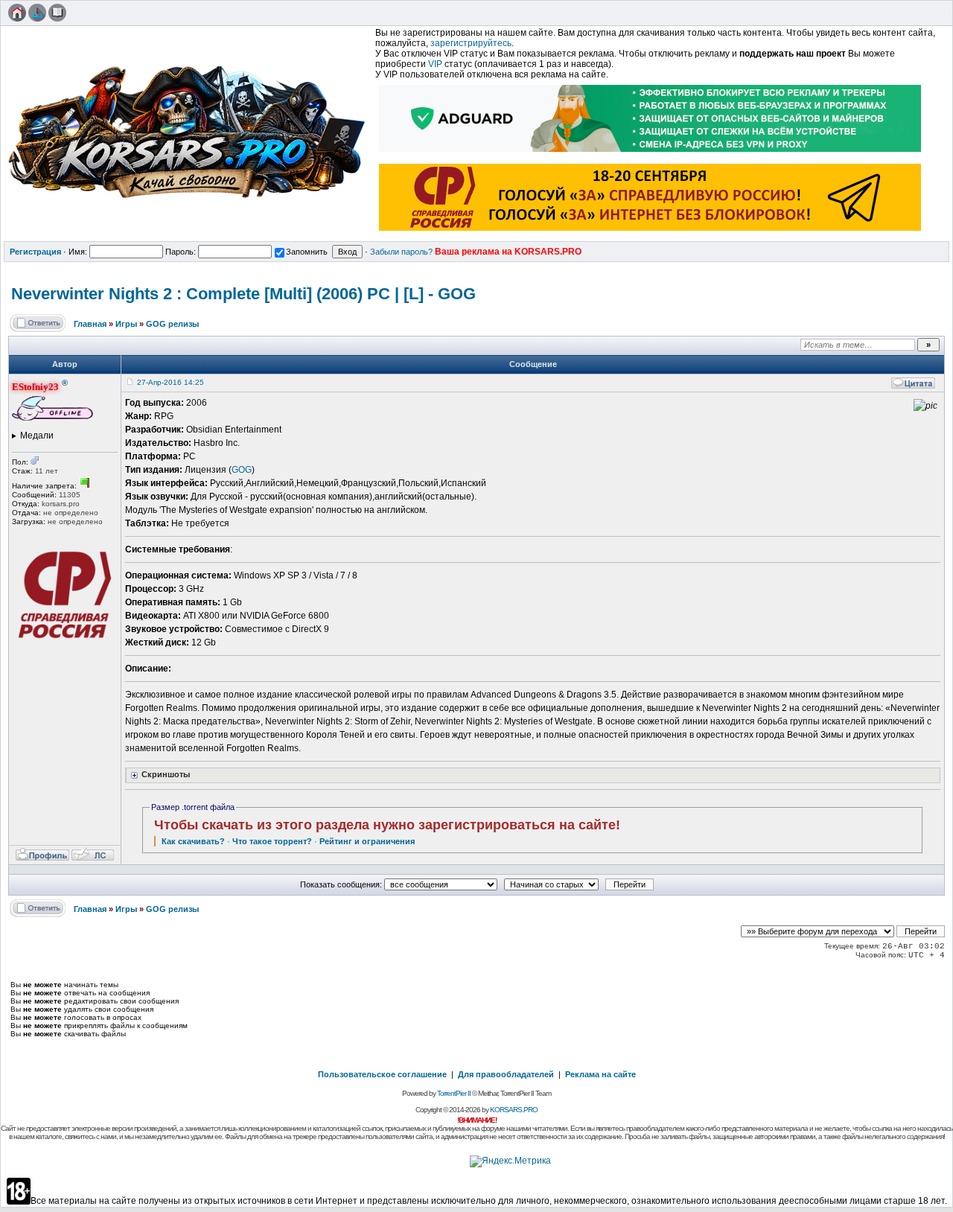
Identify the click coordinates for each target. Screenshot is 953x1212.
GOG (242, 470)
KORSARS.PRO (514, 1110)
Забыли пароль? (401, 251)
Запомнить (307, 251)
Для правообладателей (506, 1074)
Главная (90, 323)
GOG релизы (172, 323)
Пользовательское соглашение (382, 1074)
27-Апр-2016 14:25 (170, 382)
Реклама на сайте (600, 1074)
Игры (126, 323)
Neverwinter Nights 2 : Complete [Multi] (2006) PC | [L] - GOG (243, 293)
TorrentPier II (454, 1093)
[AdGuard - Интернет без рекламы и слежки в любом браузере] (650, 153)
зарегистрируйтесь (470, 43)
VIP (435, 64)
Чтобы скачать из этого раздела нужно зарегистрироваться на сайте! (387, 824)
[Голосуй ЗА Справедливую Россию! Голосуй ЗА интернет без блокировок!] (650, 232)
